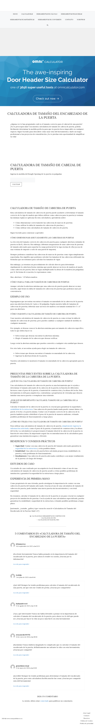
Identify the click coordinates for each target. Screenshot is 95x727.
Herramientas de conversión (49, 19)
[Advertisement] (47, 42)
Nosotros (81, 19)
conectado (44, 701)
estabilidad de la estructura (21, 409)
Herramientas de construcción (53, 516)
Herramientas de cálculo (46, 14)
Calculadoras (27, 14)
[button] (47, 25)
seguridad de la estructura (26, 448)
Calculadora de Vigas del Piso (48, 520)
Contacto (69, 19)
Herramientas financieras (71, 14)
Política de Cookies (87, 721)
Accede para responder (21, 564)
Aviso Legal (86, 713)
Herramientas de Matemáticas (22, 19)
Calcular (16, 184)
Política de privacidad (86, 723)
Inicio (15, 14)
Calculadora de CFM (48, 518)
